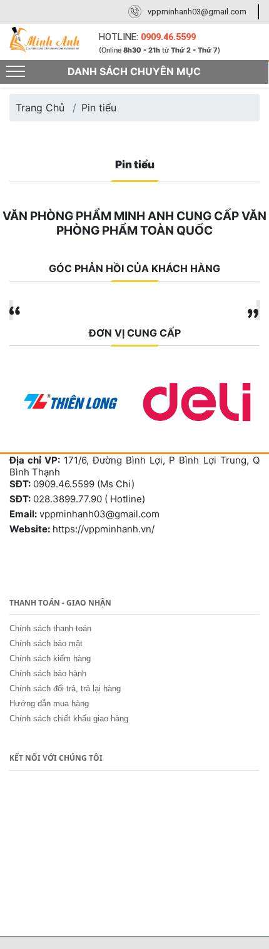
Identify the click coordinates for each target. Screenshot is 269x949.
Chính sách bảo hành (47, 673)
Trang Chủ (40, 107)
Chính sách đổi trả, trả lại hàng (65, 688)
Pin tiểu (98, 107)
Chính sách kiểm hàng (50, 658)
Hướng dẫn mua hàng (49, 703)
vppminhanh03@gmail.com (197, 11)
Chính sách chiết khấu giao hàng (68, 718)
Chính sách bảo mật (46, 643)
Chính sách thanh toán (50, 628)
